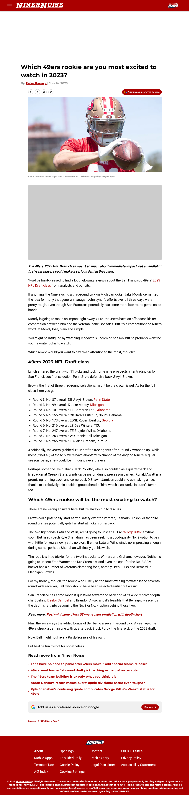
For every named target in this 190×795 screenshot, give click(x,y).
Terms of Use (44, 765)
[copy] (50, 91)
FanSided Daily (71, 758)
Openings (67, 751)
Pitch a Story (100, 758)
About (38, 751)
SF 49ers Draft (50, 721)
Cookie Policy (69, 765)
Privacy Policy (131, 758)
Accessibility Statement (138, 765)
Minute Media (24, 781)
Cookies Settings (72, 772)
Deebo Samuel (58, 600)
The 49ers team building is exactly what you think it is (73, 676)
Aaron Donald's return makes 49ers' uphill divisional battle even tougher (88, 683)
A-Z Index (41, 772)
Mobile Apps (43, 758)
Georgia (107, 420)
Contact (96, 751)
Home (32, 721)
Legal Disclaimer (103, 765)
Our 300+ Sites (131, 751)
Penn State (102, 399)
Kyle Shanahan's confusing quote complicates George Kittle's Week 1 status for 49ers (93, 691)
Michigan (97, 405)
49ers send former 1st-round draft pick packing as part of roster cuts (84, 670)
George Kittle (132, 532)
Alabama (103, 410)
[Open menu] (9, 5)
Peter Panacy (36, 83)
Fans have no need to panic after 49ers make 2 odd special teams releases (89, 664)
